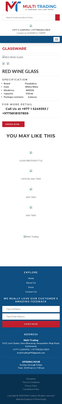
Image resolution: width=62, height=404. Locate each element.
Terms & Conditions (31, 382)
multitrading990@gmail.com (31, 352)
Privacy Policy (31, 386)
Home (31, 278)
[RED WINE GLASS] (4, 63)
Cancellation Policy (31, 389)
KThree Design (39, 399)
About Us (31, 282)
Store (31, 287)
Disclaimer (31, 379)
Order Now (12, 124)
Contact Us (31, 291)
